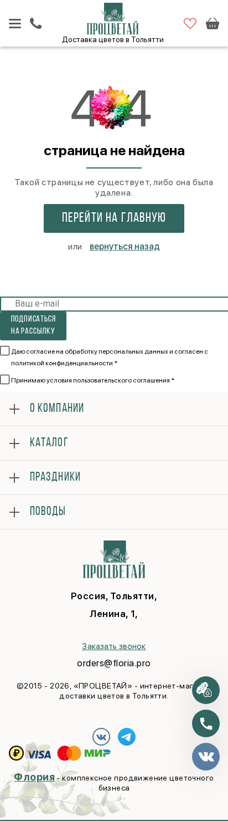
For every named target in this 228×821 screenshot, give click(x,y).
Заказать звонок (114, 646)
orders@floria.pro (114, 663)
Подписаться (33, 325)
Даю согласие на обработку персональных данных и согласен (109, 357)
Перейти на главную (114, 218)
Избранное (190, 23)
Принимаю (92, 380)
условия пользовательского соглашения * (110, 380)
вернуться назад (125, 246)
